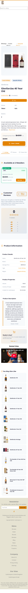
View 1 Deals (15, 143)
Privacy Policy (14, 563)
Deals (14, 532)
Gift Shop (14, 545)
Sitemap (14, 565)
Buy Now (20, 180)
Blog (14, 540)
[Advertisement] (14, 21)
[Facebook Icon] (14, 512)
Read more (12, 130)
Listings (6, 152)
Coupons (14, 548)
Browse (14, 529)
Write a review (22, 194)
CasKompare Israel (14, 577)
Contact (14, 560)
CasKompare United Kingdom (14, 574)
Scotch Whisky (22, 268)
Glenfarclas (23, 261)
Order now (13, 341)
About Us (14, 557)
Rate (15, 100)
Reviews (15, 152)
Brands (14, 534)
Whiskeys (3, 43)
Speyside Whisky (21, 271)
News (14, 543)
